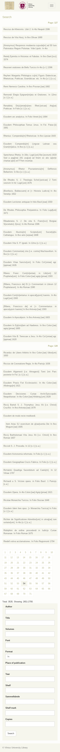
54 (24, 583)
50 (49, 578)
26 (49, 563)
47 (30, 578)
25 (43, 563)
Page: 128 (53, 346)
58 (49, 583)
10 (52, 552)
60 (12, 589)
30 (24, 568)
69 (18, 594)
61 (18, 589)
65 (43, 589)
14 (24, 557)
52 (12, 583)
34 (49, 568)
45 (18, 578)
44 (12, 578)
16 (36, 557)
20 (12, 563)
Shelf (8, 685)
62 (24, 589)
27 (5, 568)
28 (12, 568)
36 (12, 573)
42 (49, 573)
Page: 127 (53, 23)
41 (43, 573)
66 (49, 589)
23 (30, 563)
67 (5, 594)
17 (43, 557)
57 (43, 583)
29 (18, 568)
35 (5, 573)
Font (7, 640)
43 (5, 578)
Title (7, 618)
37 (18, 573)
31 (30, 568)
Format (8, 651)
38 (24, 573)
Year (7, 674)
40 (37, 573)
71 (30, 594)
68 (12, 594)
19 (5, 563)
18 (49, 557)
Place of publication (15, 663)
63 (30, 589)
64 (37, 589)
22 (24, 563)
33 (43, 568)
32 (37, 568)
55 (30, 583)
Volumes (9, 629)
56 (37, 583)
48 (37, 578)
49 (43, 578)
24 (37, 563)
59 (5, 589)
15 (30, 557)
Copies (8, 719)
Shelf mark (10, 708)
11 (5, 557)
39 (30, 573)
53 (18, 583)
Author (8, 606)
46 (24, 578)
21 (18, 563)
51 (5, 583)
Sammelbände (12, 696)
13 (18, 557)
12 (11, 557)
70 (24, 594)
